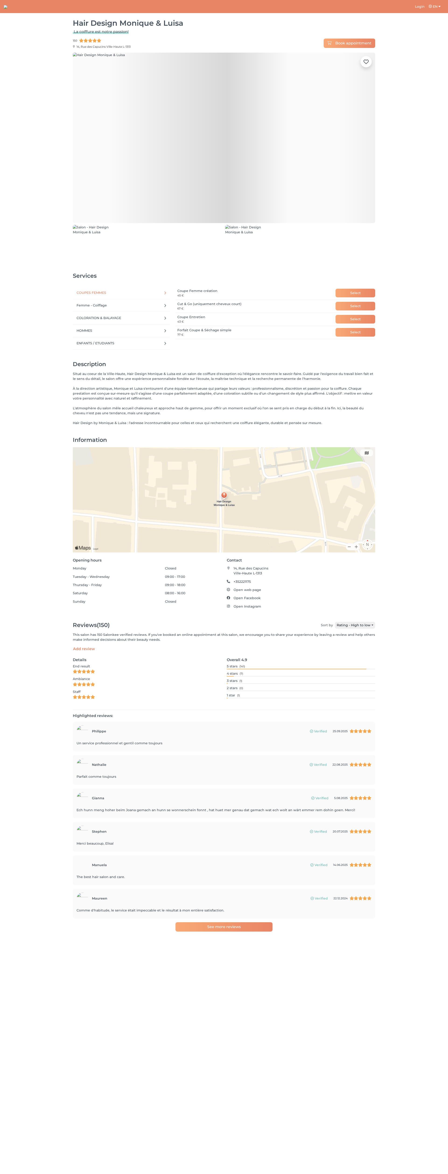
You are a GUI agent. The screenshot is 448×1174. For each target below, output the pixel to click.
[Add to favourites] (366, 61)
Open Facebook (247, 598)
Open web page (247, 590)
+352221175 (242, 582)
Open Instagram (247, 606)
